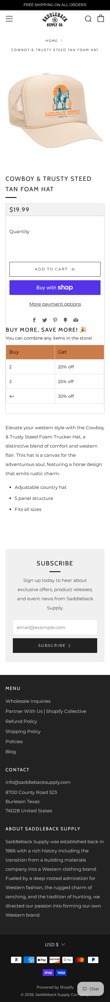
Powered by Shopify (55, 987)
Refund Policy (21, 721)
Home (52, 41)
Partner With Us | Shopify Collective (46, 711)
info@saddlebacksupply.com (38, 782)
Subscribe (52, 645)
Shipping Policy (23, 731)
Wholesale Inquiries (28, 701)
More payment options (55, 304)
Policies (14, 741)
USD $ (51, 944)
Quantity (19, 231)
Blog (11, 751)
